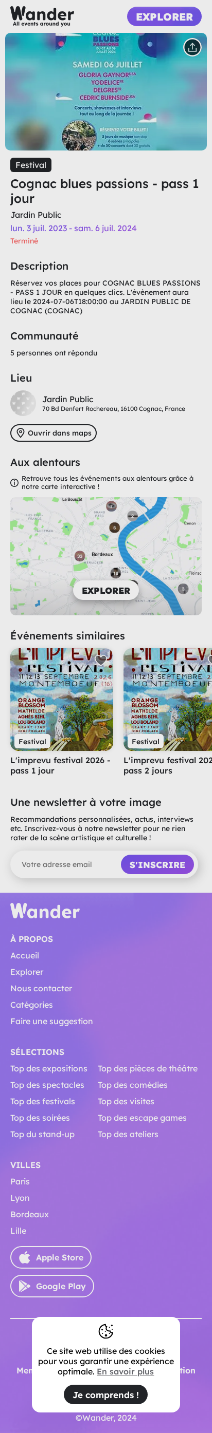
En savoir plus (125, 1371)
